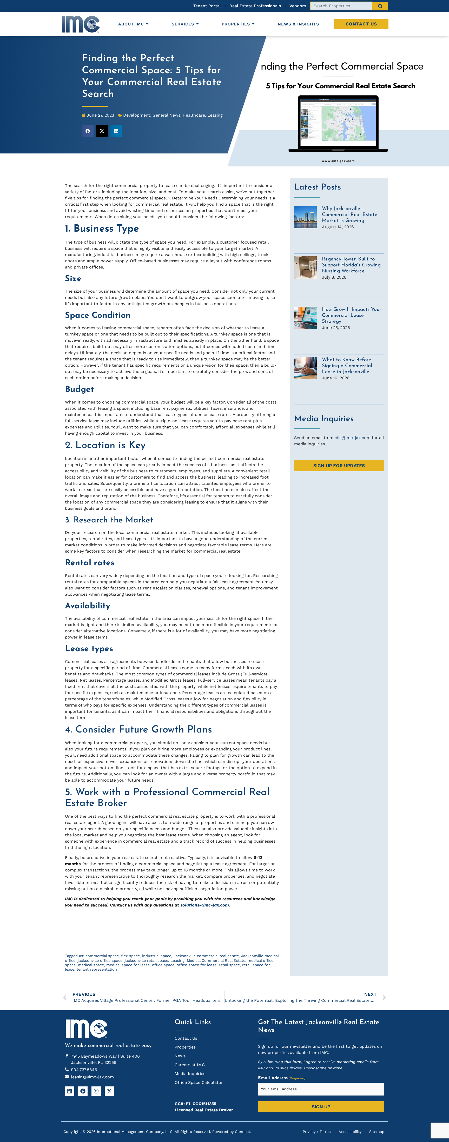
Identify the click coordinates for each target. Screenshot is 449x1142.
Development (136, 115)
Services (183, 24)
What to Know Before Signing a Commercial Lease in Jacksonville (347, 366)
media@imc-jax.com (350, 437)
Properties (236, 24)
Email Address (282, 1078)
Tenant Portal (79, 942)
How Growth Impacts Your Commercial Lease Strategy (351, 315)
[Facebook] (83, 1091)
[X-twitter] (109, 1091)
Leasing (215, 115)
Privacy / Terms (317, 1132)
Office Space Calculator (199, 1082)
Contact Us (361, 23)
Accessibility (350, 1132)
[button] (88, 131)
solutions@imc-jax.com (204, 905)
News (180, 1055)
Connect (242, 1132)
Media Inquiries (190, 1073)
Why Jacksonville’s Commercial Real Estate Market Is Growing (349, 214)
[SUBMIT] (380, 6)
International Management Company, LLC (135, 1132)
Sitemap (376, 1132)
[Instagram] (96, 1091)
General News (166, 115)
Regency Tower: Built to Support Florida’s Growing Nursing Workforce (351, 265)
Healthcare (194, 115)
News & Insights (298, 24)
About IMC (131, 24)
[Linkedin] (69, 1091)
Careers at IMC (190, 1064)
